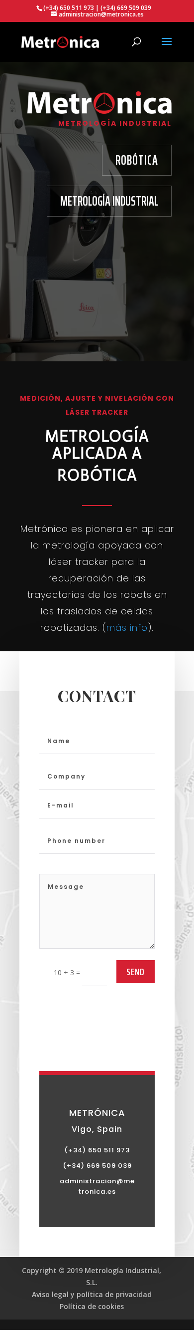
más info (127, 627)
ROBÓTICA (136, 160)
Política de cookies (92, 1306)
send (135, 972)
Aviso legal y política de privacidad (92, 1294)
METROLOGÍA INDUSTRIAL (109, 201)
